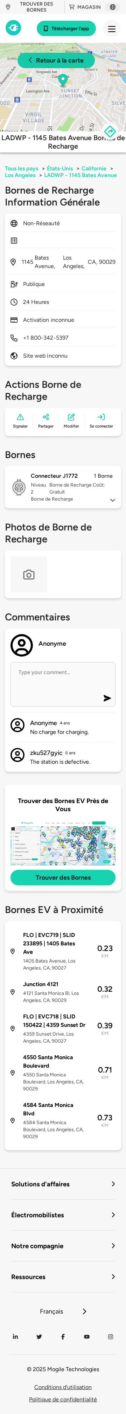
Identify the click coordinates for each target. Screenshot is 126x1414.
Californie (94, 168)
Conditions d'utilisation (63, 1387)
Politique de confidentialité (63, 1399)
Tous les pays (21, 168)
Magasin (89, 7)
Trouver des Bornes (63, 877)
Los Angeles (20, 175)
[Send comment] (107, 698)
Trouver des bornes (36, 7)
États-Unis (60, 168)
